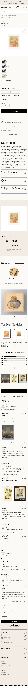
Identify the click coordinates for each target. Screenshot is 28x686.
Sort (14, 396)
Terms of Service (4, 667)
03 (8, 317)
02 (5, 317)
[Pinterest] (25, 636)
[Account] (10, 7)
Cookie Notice (4, 663)
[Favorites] (13, 7)
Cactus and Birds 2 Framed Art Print (14, 529)
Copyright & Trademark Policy (7, 670)
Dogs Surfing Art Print (11, 406)
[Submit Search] (3, 11)
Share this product (13, 134)
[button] (7, 26)
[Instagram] (25, 633)
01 (2, 317)
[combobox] (14, 11)
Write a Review (17, 391)
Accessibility (3, 672)
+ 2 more (22, 499)
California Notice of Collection (7, 665)
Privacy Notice (4, 661)
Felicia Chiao (16, 250)
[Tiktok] (25, 639)
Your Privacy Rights (5, 674)
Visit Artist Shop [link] (19, 263)
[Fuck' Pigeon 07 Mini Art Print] (14, 302)
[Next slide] (25, 256)
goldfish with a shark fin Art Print (13, 555)
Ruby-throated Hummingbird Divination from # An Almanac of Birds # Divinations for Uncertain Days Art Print (15, 469)
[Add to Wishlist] (3, 330)
